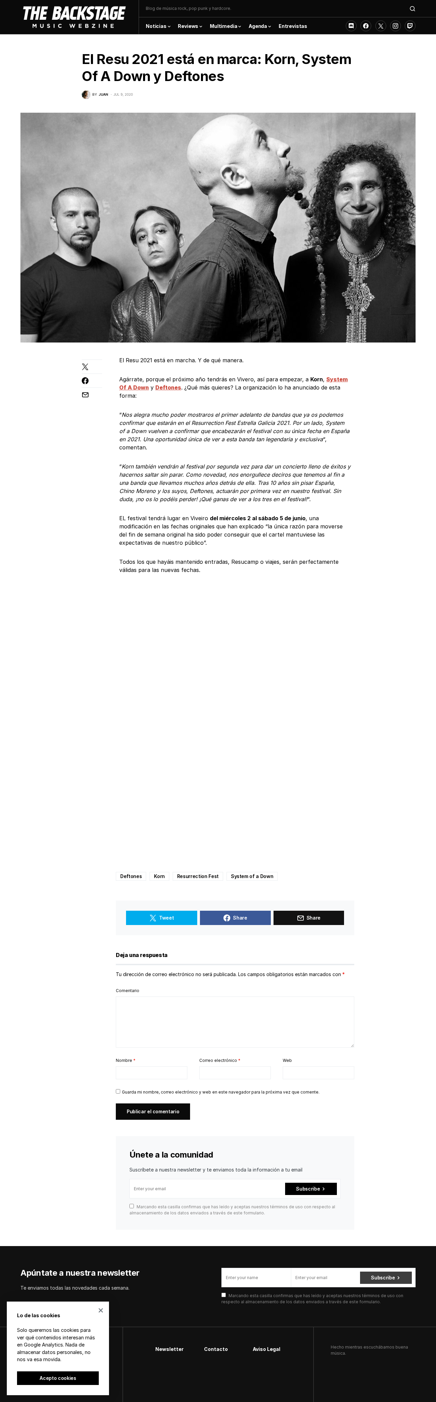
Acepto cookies (58, 1378)
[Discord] (351, 26)
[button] (412, 8)
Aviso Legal (266, 1349)
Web (287, 1060)
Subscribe (308, 1189)
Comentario (127, 990)
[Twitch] (410, 26)
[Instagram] (395, 26)
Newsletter (169, 1349)
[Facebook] (365, 26)
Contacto (216, 1349)
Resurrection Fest (198, 876)
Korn (159, 876)
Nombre (126, 1060)
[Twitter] (380, 26)
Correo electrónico (219, 1060)
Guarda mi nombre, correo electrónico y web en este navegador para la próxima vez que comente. (221, 1092)
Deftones (131, 876)
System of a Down (252, 876)
